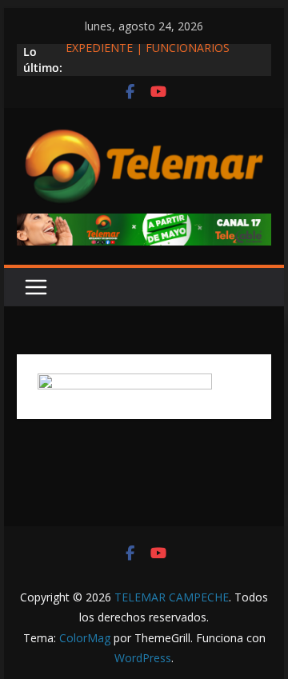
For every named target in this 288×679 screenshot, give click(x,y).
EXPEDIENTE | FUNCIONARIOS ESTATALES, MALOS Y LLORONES (155, 57)
